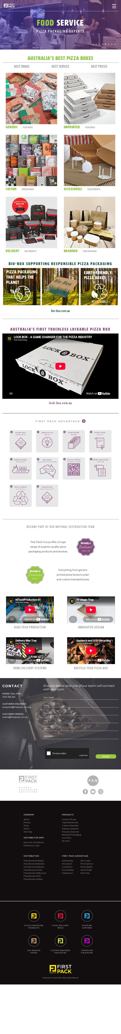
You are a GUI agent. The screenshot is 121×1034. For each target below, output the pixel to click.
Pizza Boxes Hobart (33, 870)
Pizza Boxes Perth (32, 876)
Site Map (28, 832)
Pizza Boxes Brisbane (34, 867)
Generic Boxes (69, 819)
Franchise (85, 873)
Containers (67, 867)
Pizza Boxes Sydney (33, 879)
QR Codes (85, 860)
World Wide (86, 870)
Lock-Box (66, 838)
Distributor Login (32, 845)
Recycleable (86, 867)
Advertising (67, 860)
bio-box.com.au (60, 311)
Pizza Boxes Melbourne (35, 873)
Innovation (67, 864)
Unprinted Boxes (70, 822)
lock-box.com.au (60, 403)
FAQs (26, 825)
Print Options (86, 864)
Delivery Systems (70, 828)
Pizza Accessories (70, 832)
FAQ (93, 780)
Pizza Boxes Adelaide (34, 864)
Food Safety (68, 870)
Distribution (67, 873)
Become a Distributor (34, 842)
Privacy (27, 822)
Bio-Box (66, 841)
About (27, 819)
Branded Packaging (71, 834)
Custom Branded (70, 825)
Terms (26, 828)
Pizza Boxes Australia (34, 860)
